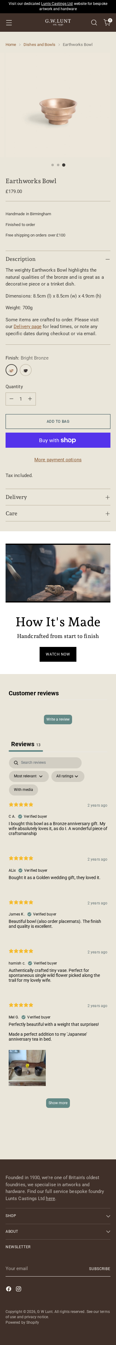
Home (11, 44)
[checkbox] (23, 790)
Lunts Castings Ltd (57, 4)
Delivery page (27, 326)
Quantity (14, 386)
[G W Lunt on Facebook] (9, 1290)
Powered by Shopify (22, 1322)
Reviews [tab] (26, 744)
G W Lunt (45, 1312)
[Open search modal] (94, 22)
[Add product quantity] (30, 399)
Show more (58, 1103)
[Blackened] (26, 370)
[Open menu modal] (8, 22)
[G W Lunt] (58, 23)
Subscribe (99, 1269)
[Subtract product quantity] (11, 399)
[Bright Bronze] (11, 370)
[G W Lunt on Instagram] (19, 1290)
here (50, 1198)
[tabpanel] (58, 935)
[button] (27, 1067)
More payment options (58, 460)
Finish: (27, 358)
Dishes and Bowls (39, 44)
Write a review (58, 719)
